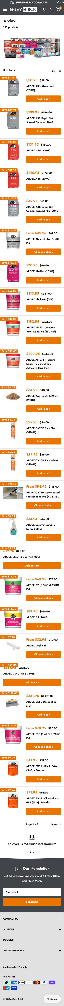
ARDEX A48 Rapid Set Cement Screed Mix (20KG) (42, 209)
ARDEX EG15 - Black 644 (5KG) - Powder (41, 768)
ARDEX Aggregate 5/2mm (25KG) (42, 398)
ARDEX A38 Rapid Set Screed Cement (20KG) (40, 120)
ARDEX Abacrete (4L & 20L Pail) (42, 241)
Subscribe (32, 902)
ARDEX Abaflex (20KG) (40, 271)
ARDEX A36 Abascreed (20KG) (40, 88)
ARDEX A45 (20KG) (38, 150)
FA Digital (22, 967)
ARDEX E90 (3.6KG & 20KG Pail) (43, 736)
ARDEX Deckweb (36, 645)
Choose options (43, 252)
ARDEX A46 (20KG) (38, 179)
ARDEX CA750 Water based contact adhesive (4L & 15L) (43, 494)
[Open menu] (5, 9)
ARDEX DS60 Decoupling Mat (41, 704)
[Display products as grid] (59, 70)
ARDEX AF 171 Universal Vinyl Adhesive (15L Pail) (41, 329)
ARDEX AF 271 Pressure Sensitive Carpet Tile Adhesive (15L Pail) (40, 364)
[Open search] (45, 9)
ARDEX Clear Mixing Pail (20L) (21, 557)
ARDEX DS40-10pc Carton (19, 673)
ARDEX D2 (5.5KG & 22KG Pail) (42, 587)
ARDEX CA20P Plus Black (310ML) (41, 430)
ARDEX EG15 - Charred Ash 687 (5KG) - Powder (42, 800)
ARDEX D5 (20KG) (37, 617)
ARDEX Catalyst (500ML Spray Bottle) (40, 527)
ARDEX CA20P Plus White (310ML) (42, 462)
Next (54, 824)
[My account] (51, 9)
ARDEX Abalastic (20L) (39, 299)
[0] (58, 9)
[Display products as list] (53, 70)
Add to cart (43, 99)
